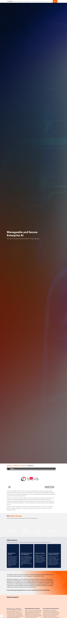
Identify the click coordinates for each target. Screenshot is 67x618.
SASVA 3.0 (16, 465)
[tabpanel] (33, 583)
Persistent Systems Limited (10, 1)
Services (15, 1)
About (44, 1)
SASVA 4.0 (9, 465)
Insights (36, 1)
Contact (55, 1)
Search (51, 1)
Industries (19, 1)
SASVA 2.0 (23, 465)
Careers (48, 1)
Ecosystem (40, 1)
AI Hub (33, 1)
